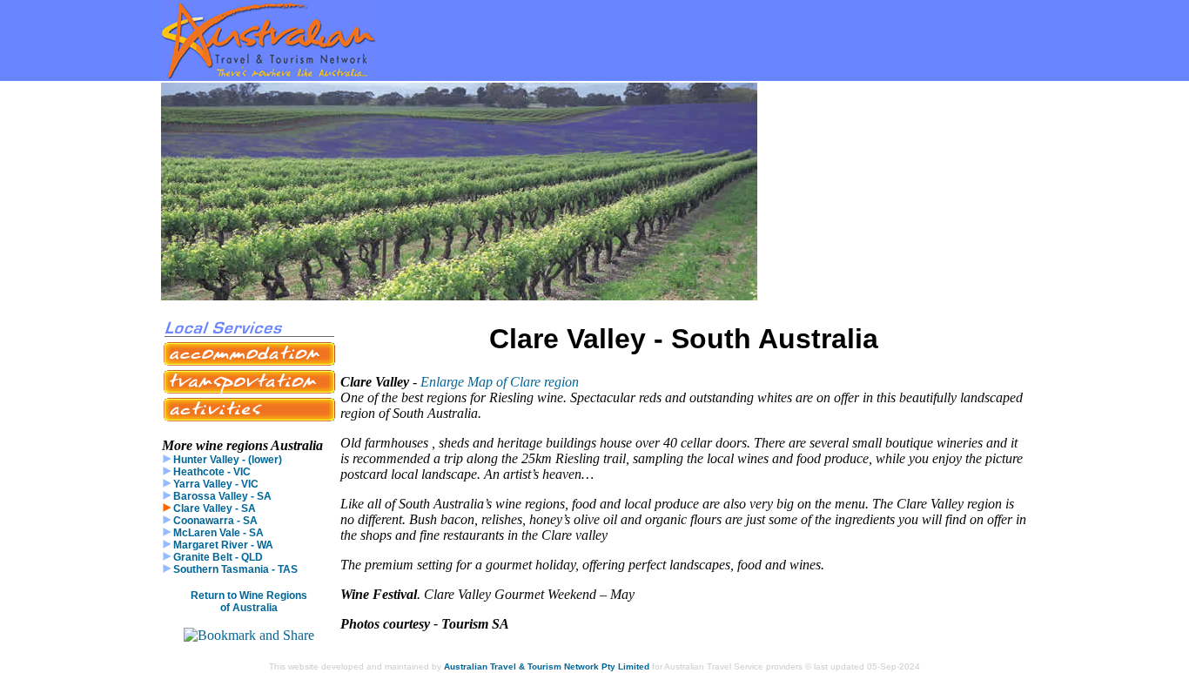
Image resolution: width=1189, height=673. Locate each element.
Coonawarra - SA (214, 521)
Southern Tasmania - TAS (234, 569)
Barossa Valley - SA (221, 496)
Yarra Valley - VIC (215, 484)
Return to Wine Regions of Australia (249, 601)
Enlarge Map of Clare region (499, 381)
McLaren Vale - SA (217, 533)
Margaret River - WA (222, 545)
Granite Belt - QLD (217, 557)
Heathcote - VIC (211, 472)
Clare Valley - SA (213, 508)
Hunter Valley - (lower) (226, 460)
